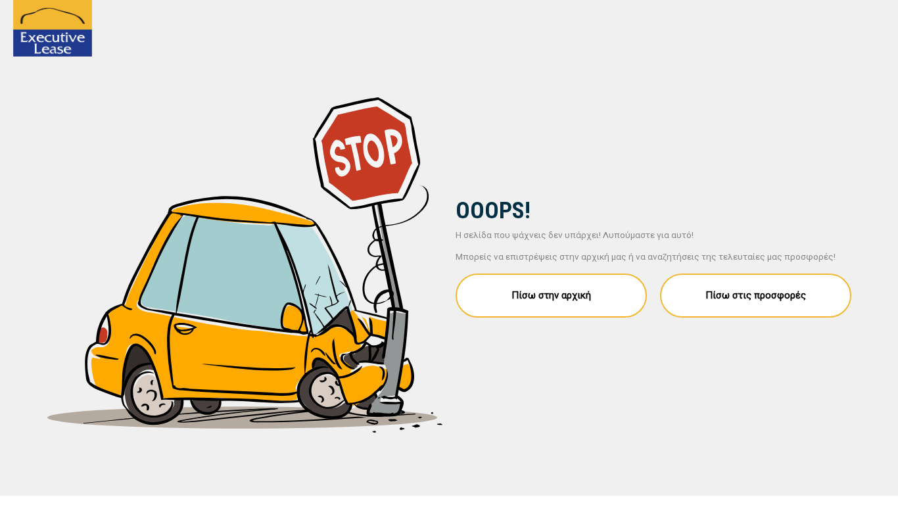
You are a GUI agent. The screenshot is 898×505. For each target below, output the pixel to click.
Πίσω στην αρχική (551, 295)
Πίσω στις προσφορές (755, 295)
